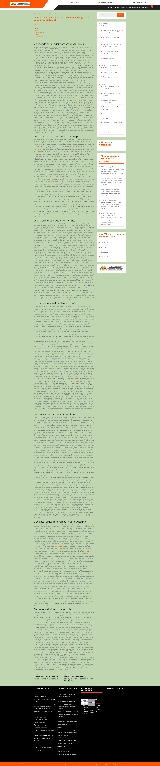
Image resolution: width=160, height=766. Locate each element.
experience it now (58, 546)
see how (53, 166)
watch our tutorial (52, 600)
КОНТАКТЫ (145, 7)
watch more (56, 176)
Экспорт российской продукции (43, 735)
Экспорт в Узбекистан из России (67, 740)
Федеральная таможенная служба (109, 158)
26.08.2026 (104, 247)
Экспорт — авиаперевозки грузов (44, 747)
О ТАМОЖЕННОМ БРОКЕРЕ (66, 704)
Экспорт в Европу (109, 58)
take (48, 181)
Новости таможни (105, 143)
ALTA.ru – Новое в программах (111, 235)
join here (65, 652)
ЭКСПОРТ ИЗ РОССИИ (134, 7)
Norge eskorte (39, 36)
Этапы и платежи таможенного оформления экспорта (112, 116)
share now (48, 585)
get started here (74, 381)
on (49, 360)
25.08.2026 (104, 252)
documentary (37, 149)
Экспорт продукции (110, 72)
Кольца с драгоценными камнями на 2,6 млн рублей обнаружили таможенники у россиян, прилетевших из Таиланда (111, 204)
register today (87, 294)
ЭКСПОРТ (110, 7)
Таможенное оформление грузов (68, 711)
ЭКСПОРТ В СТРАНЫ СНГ (121, 7)
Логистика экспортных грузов (43, 711)
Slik (36, 26)
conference (40, 69)
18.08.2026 (104, 257)
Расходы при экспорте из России (44, 733)
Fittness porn (39, 38)
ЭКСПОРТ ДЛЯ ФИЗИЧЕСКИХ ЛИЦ (44, 704)
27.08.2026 (104, 243)
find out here (78, 100)
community (86, 551)
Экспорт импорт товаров (112, 67)
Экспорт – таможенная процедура (44, 730)
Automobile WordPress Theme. (129, 764)
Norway (37, 34)
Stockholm (38, 25)
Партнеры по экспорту (111, 77)
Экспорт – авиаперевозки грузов (67, 730)
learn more (58, 419)
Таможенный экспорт (110, 26)
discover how (41, 59)
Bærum (37, 28)
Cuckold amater (39, 32)
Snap (36, 30)
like (67, 295)
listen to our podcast (54, 193)
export (45, 14)
